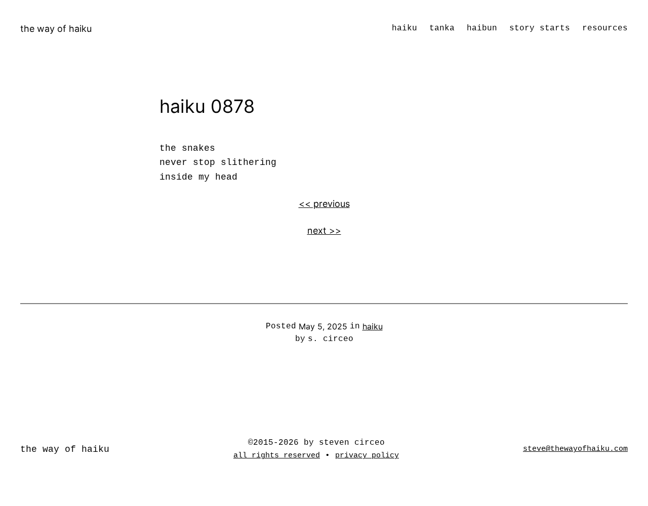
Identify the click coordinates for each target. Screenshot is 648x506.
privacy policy (367, 455)
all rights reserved (276, 455)
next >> (324, 230)
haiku (372, 326)
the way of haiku (56, 28)
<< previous (324, 203)
